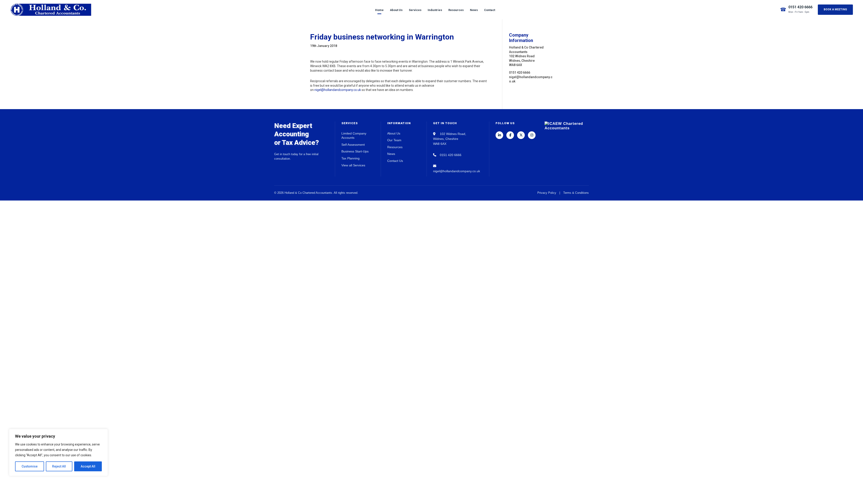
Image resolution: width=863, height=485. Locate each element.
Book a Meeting (835, 9)
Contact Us (395, 161)
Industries (435, 10)
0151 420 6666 (800, 7)
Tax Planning (350, 158)
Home (379, 10)
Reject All (59, 466)
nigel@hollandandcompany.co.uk (337, 90)
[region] (58, 452)
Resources (456, 10)
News (474, 10)
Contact (489, 10)
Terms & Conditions (576, 192)
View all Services (353, 165)
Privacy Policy (546, 192)
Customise (30, 466)
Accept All (88, 466)
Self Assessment (353, 144)
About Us (396, 10)
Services (415, 10)
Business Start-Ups (355, 151)
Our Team (394, 140)
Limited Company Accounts (353, 136)
